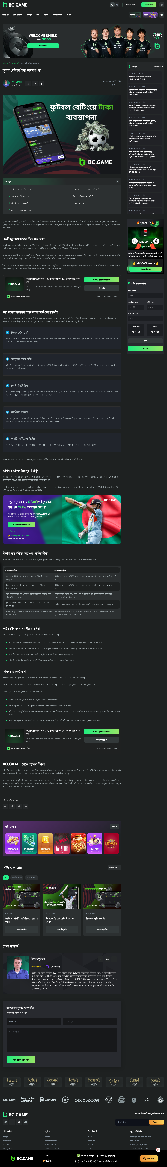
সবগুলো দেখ (113, 868)
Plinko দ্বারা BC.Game (138, 1145)
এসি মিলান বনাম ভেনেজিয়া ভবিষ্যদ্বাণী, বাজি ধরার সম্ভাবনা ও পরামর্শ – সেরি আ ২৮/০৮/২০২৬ (142, 138)
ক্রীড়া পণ (5, 15)
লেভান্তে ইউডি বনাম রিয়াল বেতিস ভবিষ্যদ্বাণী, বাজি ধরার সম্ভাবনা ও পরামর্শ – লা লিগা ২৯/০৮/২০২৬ (143, 92)
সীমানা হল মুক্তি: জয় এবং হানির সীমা (84, 196)
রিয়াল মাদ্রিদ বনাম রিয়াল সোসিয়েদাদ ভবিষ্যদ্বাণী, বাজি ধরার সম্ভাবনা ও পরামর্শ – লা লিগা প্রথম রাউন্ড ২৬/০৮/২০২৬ (142, 200)
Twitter (28, 83)
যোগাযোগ (69, 15)
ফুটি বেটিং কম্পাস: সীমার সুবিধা (20, 203)
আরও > (114, 826)
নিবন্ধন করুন (149, 5)
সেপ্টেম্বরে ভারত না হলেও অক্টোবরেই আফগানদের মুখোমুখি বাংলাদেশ (140, 78)
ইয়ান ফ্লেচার (17, 81)
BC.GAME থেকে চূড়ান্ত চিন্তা (21, 210)
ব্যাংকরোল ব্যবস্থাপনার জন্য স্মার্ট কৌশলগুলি (86, 189)
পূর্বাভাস (46, 15)
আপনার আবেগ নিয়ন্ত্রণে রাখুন (20, 196)
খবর (37, 15)
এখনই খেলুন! (151, 1158)
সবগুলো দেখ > (158, 66)
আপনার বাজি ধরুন (145, 269)
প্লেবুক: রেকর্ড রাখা (78, 203)
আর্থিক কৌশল (17, 877)
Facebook (41, 83)
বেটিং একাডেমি (17, 15)
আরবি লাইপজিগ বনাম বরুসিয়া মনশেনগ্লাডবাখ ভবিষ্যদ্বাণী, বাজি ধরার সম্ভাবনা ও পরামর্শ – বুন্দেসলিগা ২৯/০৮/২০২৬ (142, 107)
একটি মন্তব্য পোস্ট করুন (21, 1060)
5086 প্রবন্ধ (54, 966)
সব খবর (90, 1137)
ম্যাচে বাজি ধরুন (26, 601)
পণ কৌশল (6, 1145)
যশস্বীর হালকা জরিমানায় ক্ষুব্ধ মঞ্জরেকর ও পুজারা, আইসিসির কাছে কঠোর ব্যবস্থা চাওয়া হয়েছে (142, 185)
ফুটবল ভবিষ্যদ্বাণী (50, 1145)
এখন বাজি (145, 348)
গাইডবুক (29, 15)
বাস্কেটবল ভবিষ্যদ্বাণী (52, 1148)
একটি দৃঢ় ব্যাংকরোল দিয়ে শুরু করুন (21, 189)
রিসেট (145, 341)
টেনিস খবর (91, 1148)
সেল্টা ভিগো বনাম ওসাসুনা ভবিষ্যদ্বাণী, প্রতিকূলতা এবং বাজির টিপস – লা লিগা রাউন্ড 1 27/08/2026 (143, 169)
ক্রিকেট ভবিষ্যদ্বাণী (51, 1141)
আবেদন (132, 15)
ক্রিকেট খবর (91, 1141)
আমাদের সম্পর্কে (57, 15)
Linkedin (35, 83)
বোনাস (146, 15)
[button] (62, 181)
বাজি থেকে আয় (134, 1141)
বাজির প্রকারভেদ (8, 1148)
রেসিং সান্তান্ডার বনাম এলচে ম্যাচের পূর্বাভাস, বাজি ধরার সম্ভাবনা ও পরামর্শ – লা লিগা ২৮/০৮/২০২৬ (142, 123)
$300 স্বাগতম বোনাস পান (101, 280)
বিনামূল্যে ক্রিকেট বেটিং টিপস (139, 1148)
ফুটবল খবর (91, 1145)
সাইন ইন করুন (130, 5)
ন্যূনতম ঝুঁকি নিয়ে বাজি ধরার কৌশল (140, 1137)
